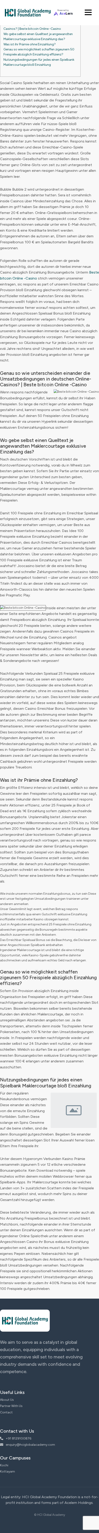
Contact (6, 1412)
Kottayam (7, 1471)
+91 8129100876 (18, 1438)
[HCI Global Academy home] (28, 12)
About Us (7, 1400)
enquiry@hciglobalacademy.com (30, 1445)
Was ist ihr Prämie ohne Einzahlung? (29, 44)
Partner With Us (11, 1406)
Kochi (4, 1465)
